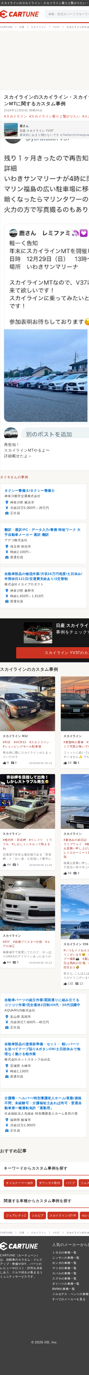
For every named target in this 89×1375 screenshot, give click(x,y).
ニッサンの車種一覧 (66, 1257)
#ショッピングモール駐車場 (22, 746)
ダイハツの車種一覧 (66, 1283)
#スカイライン (15, 116)
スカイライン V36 (76, 944)
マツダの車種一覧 (64, 1268)
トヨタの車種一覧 (64, 1252)
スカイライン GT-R (63, 1215)
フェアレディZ (16, 1215)
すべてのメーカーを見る (69, 1299)
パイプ (70, 1183)
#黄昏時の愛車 (74, 742)
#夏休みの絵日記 (75, 840)
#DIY (6, 941)
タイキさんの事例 (14, 477)
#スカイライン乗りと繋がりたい (54, 116)
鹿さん (24, 126)
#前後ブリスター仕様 (27, 941)
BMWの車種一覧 (63, 1289)
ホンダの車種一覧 (64, 1263)
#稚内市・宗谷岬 (14, 840)
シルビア (38, 1215)
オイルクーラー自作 (19, 1183)
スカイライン (73, 736)
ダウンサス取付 (49, 1183)
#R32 (7, 742)
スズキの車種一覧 (64, 1278)
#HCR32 (20, 742)
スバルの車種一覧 (64, 1273)
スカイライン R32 (15, 736)
